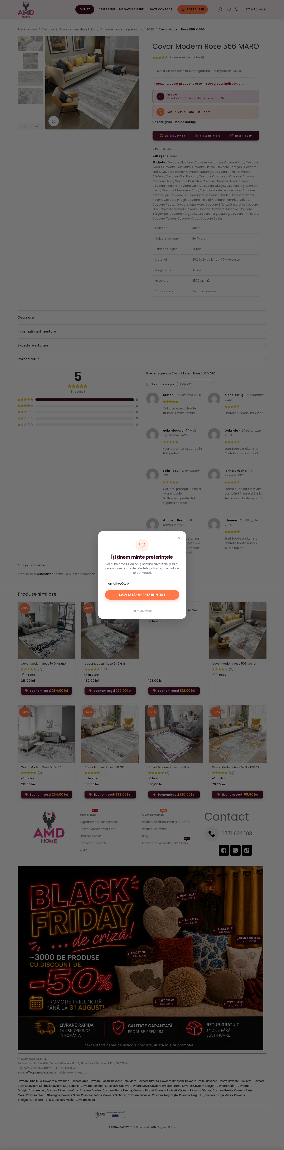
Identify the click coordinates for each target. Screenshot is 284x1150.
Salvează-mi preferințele (142, 595)
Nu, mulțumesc (142, 611)
